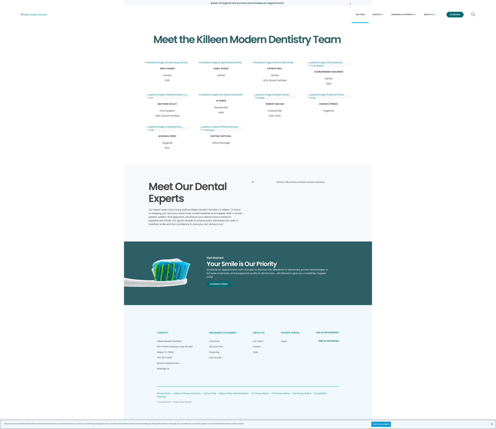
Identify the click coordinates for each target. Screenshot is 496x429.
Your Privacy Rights (381, 424)
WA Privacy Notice (302, 393)
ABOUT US (428, 14)
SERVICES (377, 14)
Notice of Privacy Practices (187, 393)
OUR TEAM (360, 14)
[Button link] (473, 14)
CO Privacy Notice (281, 393)
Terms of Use (209, 393)
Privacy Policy (164, 393)
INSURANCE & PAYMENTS (402, 14)
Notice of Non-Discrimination (233, 393)
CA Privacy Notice (260, 393)
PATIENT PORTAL (290, 332)
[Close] (492, 424)
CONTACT (162, 332)
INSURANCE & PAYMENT (222, 332)
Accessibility (320, 393)
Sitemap (161, 396)
